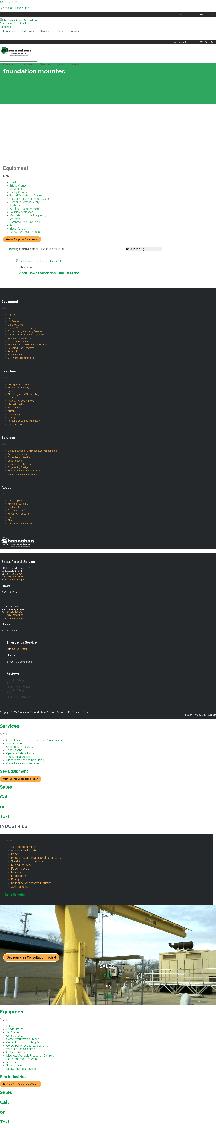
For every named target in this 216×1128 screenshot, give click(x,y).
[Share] (205, 3)
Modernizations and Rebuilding (24, 470)
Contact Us (14, 507)
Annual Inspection (17, 454)
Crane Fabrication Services (22, 474)
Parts (60, 31)
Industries (28, 31)
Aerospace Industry (18, 384)
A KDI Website (209, 715)
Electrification (17, 228)
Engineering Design (18, 467)
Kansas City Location (19, 513)
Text (4, 816)
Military (11, 410)
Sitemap (188, 715)
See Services (16, 894)
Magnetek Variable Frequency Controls (27, 217)
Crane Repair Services (20, 457)
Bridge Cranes (18, 185)
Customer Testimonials (20, 523)
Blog (10, 520)
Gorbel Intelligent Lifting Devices (29, 198)
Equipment (9, 31)
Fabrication (14, 414)
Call (4, 796)
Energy (11, 417)
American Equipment (19, 503)
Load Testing (15, 460)
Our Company (15, 500)
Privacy (197, 715)
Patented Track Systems (24, 222)
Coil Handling (15, 424)
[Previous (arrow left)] (5, 564)
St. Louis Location (17, 510)
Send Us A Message (13, 579)
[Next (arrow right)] (210, 564)
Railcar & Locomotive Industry (24, 420)
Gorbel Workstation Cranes (25, 195)
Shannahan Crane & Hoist (15, 7)
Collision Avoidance (21, 212)
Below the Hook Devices (24, 232)
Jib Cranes (16, 188)
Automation (16, 225)
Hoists (13, 182)
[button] (27, 176)
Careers (74, 31)
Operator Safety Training (21, 464)
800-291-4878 (19, 649)
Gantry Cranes (18, 192)
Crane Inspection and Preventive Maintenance (32, 450)
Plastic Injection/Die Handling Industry (23, 396)
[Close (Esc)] (212, 3)
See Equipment (14, 771)
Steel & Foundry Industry (21, 401)
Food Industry (15, 407)
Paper (11, 391)
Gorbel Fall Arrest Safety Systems (24, 203)
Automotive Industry (18, 387)
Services (45, 31)
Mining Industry (16, 404)
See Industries (13, 1076)
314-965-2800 (14, 573)
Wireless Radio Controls (24, 208)
